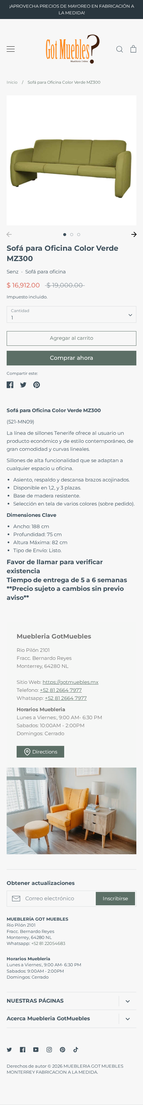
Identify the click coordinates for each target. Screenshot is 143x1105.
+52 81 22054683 (48, 943)
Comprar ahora (71, 357)
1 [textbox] (12, 317)
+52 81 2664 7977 (61, 690)
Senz (13, 271)
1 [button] (64, 234)
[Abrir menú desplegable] (127, 1001)
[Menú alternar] (10, 49)
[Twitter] (9, 1049)
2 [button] (71, 234)
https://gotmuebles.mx (70, 682)
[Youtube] (36, 1049)
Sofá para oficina (45, 271)
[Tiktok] (75, 1049)
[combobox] (71, 314)
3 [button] (78, 234)
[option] (71, 160)
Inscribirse (115, 898)
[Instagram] (49, 1049)
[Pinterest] (62, 1049)
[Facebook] (22, 1049)
